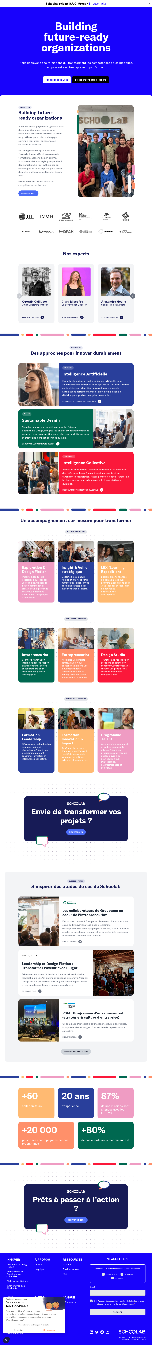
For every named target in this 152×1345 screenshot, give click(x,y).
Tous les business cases (76, 1051)
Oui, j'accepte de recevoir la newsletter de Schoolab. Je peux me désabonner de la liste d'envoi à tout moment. (119, 1302)
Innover (13, 1259)
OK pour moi (49, 1330)
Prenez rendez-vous (57, 80)
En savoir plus (97, 3)
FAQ (65, 1273)
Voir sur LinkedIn (30, 317)
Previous (19, 296)
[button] (6, 1340)
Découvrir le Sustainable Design (38, 444)
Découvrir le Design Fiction (17, 1265)
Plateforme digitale (17, 1281)
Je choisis (18, 1330)
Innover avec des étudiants (16, 1286)
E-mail (92, 1287)
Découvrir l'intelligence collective (80, 490)
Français (68, 1302)
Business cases (71, 1269)
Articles (67, 1264)
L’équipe (39, 1269)
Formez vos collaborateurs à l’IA (79, 401)
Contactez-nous (76, 1220)
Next (132, 296)
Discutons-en (76, 832)
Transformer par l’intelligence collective (15, 1274)
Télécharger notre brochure (90, 80)
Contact (39, 1264)
